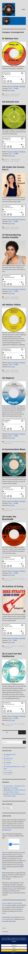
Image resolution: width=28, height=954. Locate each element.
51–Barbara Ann (10, 38)
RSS (9, 90)
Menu (23, 9)
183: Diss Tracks (8, 758)
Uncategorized (5, 95)
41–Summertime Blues (13, 449)
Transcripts (5, 931)
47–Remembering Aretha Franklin (11, 236)
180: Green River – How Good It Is (13, 786)
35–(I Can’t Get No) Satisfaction (12, 654)
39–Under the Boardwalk (9, 517)
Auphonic (5, 874)
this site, (11, 889)
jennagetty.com (6, 829)
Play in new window (13, 86)
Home (4, 928)
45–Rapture (8, 378)
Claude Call (7, 94)
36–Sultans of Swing (12, 586)
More (13, 90)
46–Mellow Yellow (11, 304)
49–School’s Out (10, 102)
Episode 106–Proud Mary (11, 788)
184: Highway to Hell (9, 754)
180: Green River (8, 772)
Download (22, 86)
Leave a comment (14, 95)
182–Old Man (7, 762)
